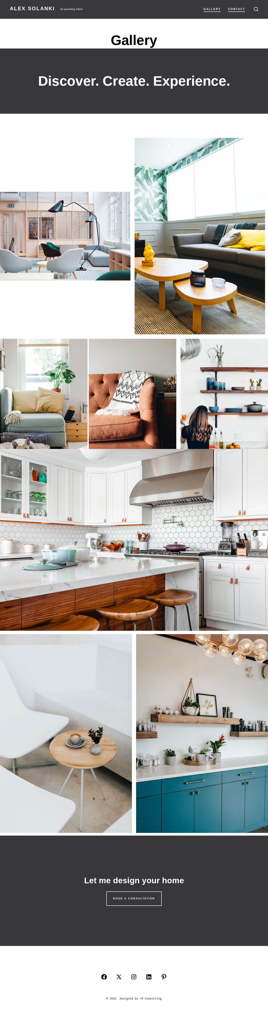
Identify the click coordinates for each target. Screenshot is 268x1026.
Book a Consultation (134, 898)
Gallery (212, 9)
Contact (236, 9)
